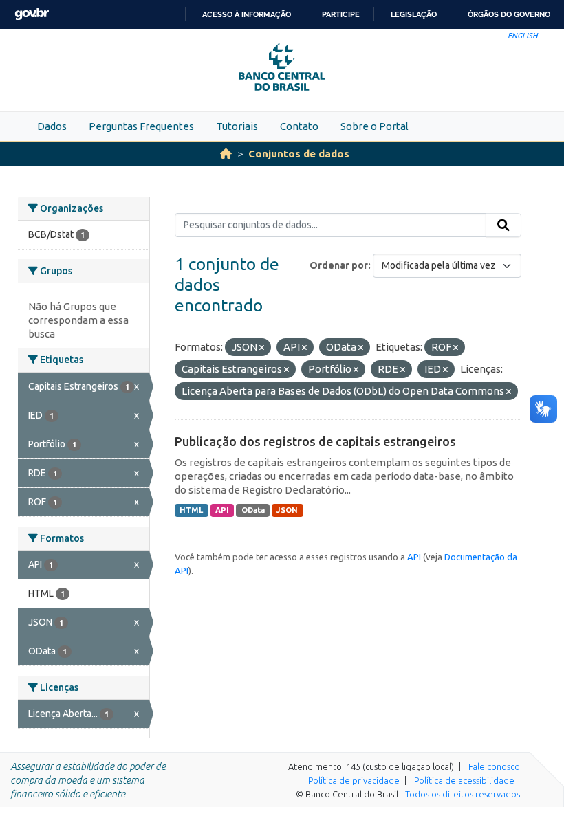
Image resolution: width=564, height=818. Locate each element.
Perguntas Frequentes (141, 126)
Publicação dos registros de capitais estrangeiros (315, 441)
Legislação (414, 14)
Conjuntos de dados (298, 153)
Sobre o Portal (374, 126)
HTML (191, 510)
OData (253, 510)
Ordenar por (339, 265)
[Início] (226, 153)
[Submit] (503, 225)
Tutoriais (237, 126)
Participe (341, 14)
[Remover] (261, 348)
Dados (52, 126)
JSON (287, 510)
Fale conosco (494, 766)
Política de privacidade (354, 780)
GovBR (31, 14)
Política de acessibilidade (464, 780)
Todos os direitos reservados (462, 794)
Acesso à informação (246, 14)
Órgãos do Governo (509, 14)
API (222, 510)
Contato (299, 126)
